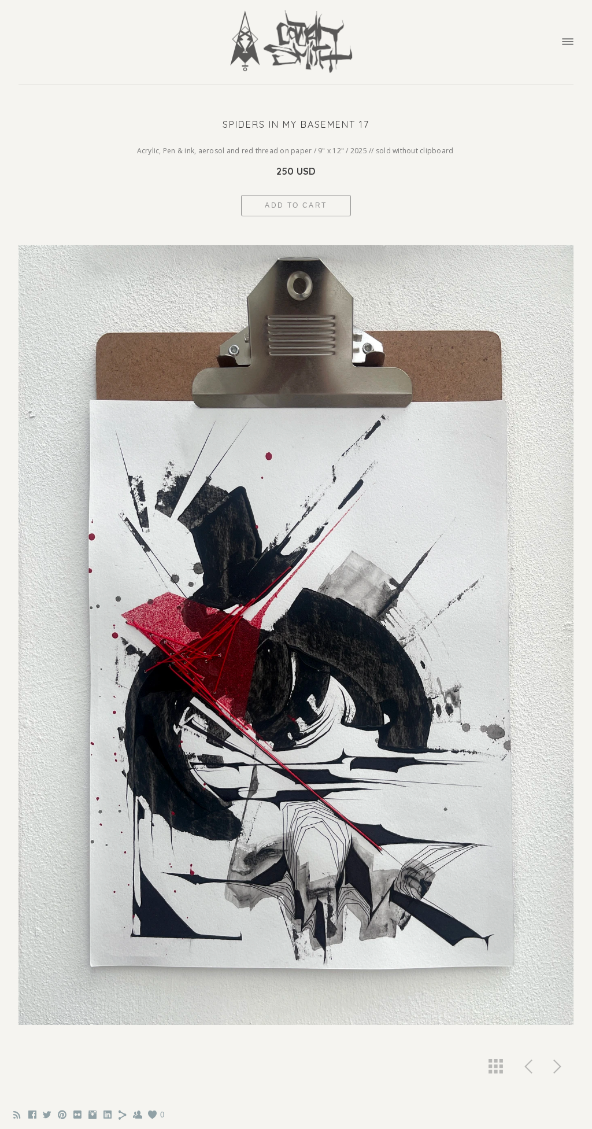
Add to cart (296, 205)
